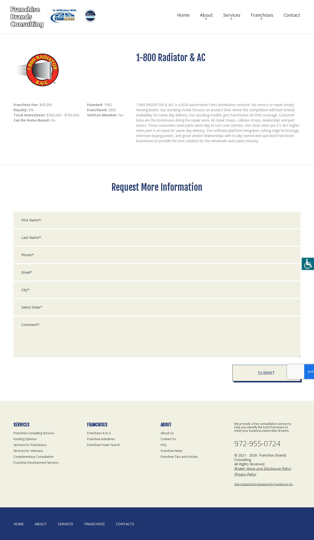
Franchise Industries (101, 439)
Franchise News (171, 451)
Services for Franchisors (30, 445)
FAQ (164, 445)
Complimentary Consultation (33, 457)
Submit (266, 373)
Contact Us (168, 439)
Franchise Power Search (103, 445)
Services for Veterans (28, 451)
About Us (167, 433)
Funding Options (25, 439)
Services (231, 15)
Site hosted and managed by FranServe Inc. (263, 484)
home (18, 524)
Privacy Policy (245, 474)
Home (183, 15)
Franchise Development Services (35, 462)
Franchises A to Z (99, 433)
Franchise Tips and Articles (179, 457)
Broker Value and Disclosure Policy (262, 468)
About (206, 15)
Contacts (125, 524)
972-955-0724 (257, 443)
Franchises (262, 15)
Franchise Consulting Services (33, 433)
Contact (292, 15)
